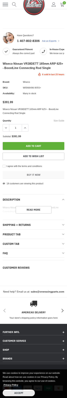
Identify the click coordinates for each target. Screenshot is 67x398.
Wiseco (26, 82)
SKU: (5, 87)
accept (18, 393)
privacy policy (11, 384)
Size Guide (59, 120)
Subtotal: (7, 136)
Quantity (7, 120)
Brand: (6, 82)
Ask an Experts (49, 41)
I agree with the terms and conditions (24, 166)
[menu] (5, 4)
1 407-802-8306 (28, 41)
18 (8, 183)
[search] (14, 4)
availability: (9, 93)
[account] (54, 4)
